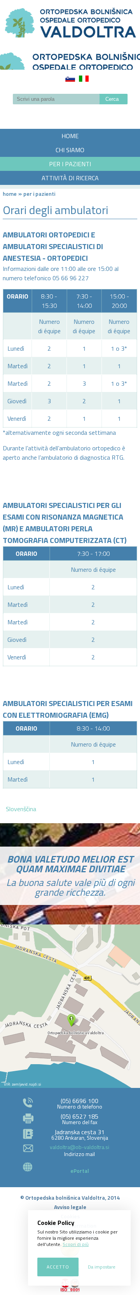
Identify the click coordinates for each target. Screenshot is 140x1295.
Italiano (84, 79)
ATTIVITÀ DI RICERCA (70, 178)
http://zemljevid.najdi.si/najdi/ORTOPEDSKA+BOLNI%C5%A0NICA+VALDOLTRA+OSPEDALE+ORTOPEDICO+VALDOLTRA (70, 1006)
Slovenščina (70, 79)
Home (10, 194)
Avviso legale (70, 1207)
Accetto (58, 1266)
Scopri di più (76, 1244)
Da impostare (102, 1266)
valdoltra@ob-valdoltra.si (79, 1147)
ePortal (79, 1171)
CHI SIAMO (70, 150)
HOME (70, 136)
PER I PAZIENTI (70, 164)
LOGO (70, 58)
